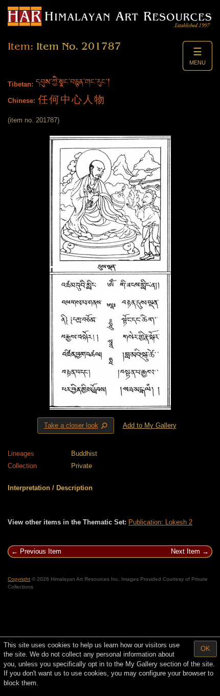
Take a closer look (76, 425)
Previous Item (40, 551)
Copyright (19, 579)
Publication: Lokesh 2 (160, 522)
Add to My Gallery (150, 425)
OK (205, 648)
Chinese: (21, 100)
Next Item (185, 551)
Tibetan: (20, 84)
